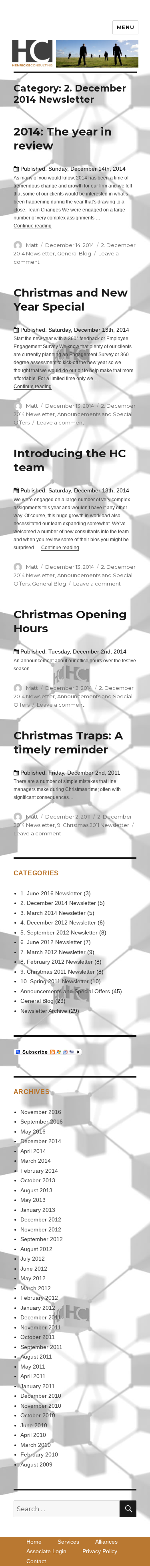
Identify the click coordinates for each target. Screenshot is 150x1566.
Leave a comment (60, 422)
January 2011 (37, 1386)
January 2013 (37, 1210)
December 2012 (40, 1219)
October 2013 (37, 1180)
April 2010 (33, 1435)
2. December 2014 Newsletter (58, 903)
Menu (125, 27)
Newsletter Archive (43, 1011)
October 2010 (37, 1415)
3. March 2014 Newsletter (53, 913)
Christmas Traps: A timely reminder (68, 742)
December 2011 (40, 1317)
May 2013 (33, 1200)
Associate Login (46, 1551)
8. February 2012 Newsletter (56, 961)
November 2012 (40, 1229)
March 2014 (35, 1161)
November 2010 (40, 1406)
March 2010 (35, 1445)
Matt (32, 245)
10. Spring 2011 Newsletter (54, 981)
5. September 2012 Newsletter (59, 932)
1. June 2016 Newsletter (51, 893)
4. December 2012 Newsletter (58, 922)
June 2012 (33, 1268)
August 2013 (36, 1190)
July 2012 (32, 1258)
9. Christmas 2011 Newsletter (93, 825)
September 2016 (41, 1121)
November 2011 (40, 1327)
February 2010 (39, 1454)
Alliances (106, 1541)
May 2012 (33, 1278)
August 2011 (36, 1356)
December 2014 (40, 1141)
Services (68, 1541)
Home (34, 1541)
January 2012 (37, 1308)
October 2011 (37, 1337)
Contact (36, 1561)
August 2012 (36, 1249)
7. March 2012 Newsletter (53, 952)
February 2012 (39, 1298)
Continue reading (33, 226)
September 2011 (41, 1347)
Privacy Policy (99, 1551)
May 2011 (32, 1366)
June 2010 (33, 1425)
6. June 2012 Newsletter (51, 942)
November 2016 (40, 1112)
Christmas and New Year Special (71, 299)
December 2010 (40, 1396)
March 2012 (35, 1288)
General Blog (74, 253)
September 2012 (41, 1239)
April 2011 (33, 1376)
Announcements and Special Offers (65, 991)
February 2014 (39, 1171)
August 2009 (36, 1464)
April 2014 (33, 1151)
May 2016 (33, 1131)
